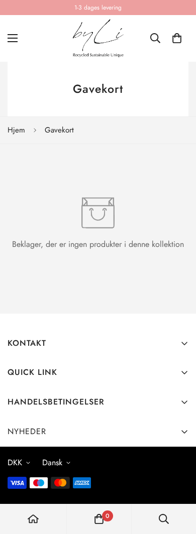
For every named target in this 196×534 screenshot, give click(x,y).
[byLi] (98, 38)
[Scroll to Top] (178, 481)
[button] (176, 38)
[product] (33, 519)
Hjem (16, 130)
